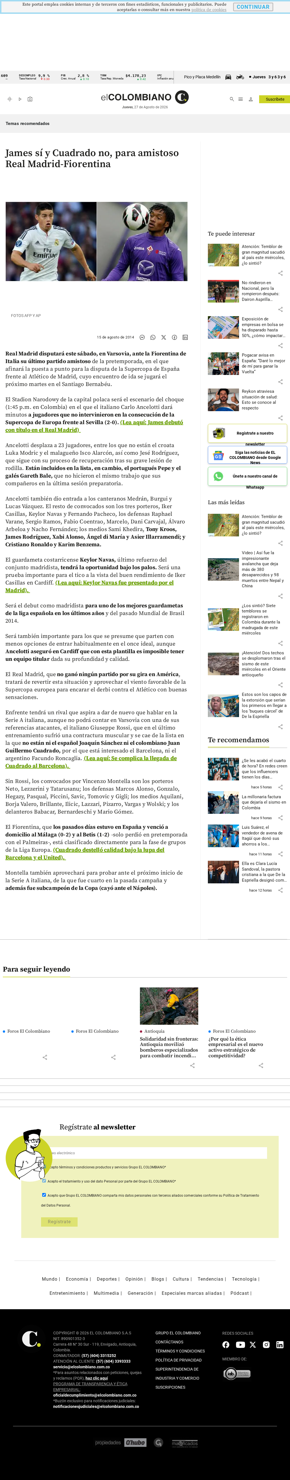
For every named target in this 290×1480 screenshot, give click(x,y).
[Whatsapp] (152, 337)
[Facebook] (174, 337)
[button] (280, 273)
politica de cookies (209, 9)
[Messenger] (142, 337)
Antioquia (154, 1031)
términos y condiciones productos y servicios (94, 1167)
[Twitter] (163, 337)
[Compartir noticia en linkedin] (185, 337)
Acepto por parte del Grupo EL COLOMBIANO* (111, 1181)
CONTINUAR (253, 7)
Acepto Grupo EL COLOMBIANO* (106, 1167)
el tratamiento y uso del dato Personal (88, 1181)
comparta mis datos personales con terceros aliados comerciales (152, 1196)
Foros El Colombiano (28, 1031)
